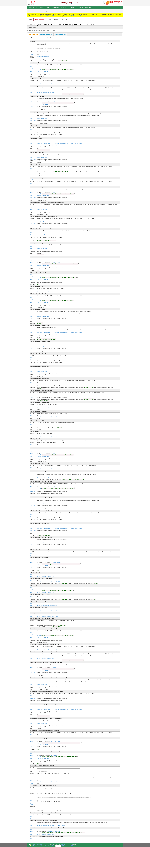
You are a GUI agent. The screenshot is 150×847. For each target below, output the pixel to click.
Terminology (80, 7)
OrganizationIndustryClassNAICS (53, 831)
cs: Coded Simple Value (44, 71)
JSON (67, 19)
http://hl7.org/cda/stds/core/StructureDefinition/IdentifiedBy (49, 581)
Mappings (49, 19)
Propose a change (67, 845)
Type (31, 71)
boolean (38, 130)
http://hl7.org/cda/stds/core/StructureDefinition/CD (47, 425)
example (39, 590)
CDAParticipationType (55, 262)
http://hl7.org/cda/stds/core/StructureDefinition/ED (47, 407)
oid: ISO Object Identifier (44, 143)
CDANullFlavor (54, 68)
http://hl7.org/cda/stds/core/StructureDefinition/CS (47, 83)
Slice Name (32, 179)
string (38, 118)
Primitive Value (33, 72)
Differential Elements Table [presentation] (46, 34)
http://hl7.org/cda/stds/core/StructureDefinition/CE (47, 291)
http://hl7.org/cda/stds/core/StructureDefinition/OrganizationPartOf (50, 839)
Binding (31, 68)
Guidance (47, 7)
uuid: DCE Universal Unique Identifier (58, 143)
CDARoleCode (49, 589)
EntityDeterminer (54, 755)
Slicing (31, 171)
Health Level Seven (38, 844)
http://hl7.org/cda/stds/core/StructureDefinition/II (47, 92)
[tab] (33, 34)
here (58, 37)
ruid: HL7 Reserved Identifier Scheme (74, 143)
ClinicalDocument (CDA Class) (43, 56)
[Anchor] (98, 24)
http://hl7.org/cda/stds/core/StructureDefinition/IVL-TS (48, 436)
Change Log (88, 7)
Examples (56, 19)
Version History (48, 845)
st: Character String (43, 118)
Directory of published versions (73, 16)
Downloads (63, 7)
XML (62, 19)
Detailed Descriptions (39, 19)
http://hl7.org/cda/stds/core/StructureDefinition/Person (48, 616)
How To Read (55, 7)
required (39, 69)
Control (31, 52)
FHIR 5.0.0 (63, 844)
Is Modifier (32, 54)
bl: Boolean (42, 130)
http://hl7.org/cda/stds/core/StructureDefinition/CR (47, 416)
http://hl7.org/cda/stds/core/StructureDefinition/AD (47, 605)
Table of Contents (32, 7)
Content (30, 19)
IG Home (41, 7)
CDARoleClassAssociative (56, 562)
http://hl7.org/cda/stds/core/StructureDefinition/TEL (47, 610)
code (38, 71)
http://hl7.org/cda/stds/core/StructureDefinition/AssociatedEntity (49, 445)
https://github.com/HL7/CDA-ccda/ (45, 16)
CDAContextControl (55, 276)
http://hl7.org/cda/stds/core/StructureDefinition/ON (47, 803)
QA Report (42, 845)
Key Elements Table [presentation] (33, 34)
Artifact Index (71, 7)
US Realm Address (61, 825)
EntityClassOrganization (55, 741)
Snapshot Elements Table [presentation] (60, 34)
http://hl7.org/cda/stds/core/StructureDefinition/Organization (49, 623)
